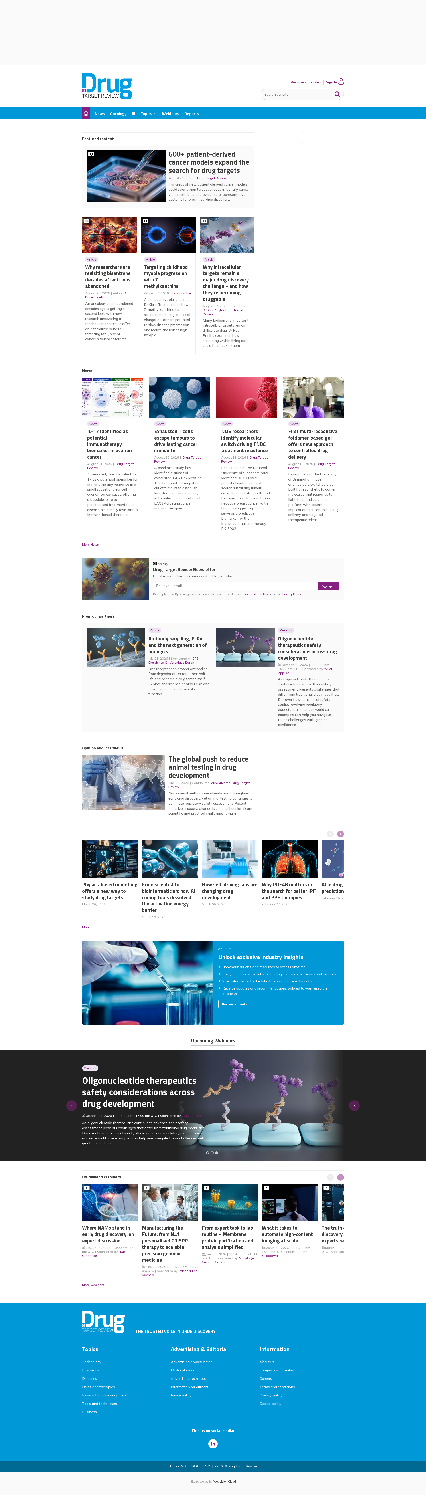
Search (337, 93)
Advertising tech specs (189, 1378)
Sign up (326, 586)
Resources (90, 1370)
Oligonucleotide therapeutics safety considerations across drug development (307, 648)
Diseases (89, 1378)
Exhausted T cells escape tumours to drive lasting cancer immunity (175, 440)
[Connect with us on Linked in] (213, 1443)
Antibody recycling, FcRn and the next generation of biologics (177, 645)
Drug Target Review (212, 178)
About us (267, 1362)
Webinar (286, 630)
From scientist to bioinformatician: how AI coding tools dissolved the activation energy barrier (168, 897)
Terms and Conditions (256, 594)
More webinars (93, 1285)
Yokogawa (270, 1256)
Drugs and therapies (98, 1387)
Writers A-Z (200, 1466)
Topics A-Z (177, 1466)
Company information (277, 1370)
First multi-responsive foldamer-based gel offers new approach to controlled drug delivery (312, 444)
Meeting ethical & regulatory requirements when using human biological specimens (138, 1094)
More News (90, 545)
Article (91, 259)
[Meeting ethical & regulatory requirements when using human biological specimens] (207, 1153)
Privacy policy (271, 1395)
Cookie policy (270, 1403)
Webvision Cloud (224, 1481)
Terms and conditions (277, 1387)
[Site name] (107, 98)
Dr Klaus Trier (182, 293)
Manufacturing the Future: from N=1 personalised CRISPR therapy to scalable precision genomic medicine (165, 1243)
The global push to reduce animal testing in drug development (208, 767)
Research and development (104, 1395)
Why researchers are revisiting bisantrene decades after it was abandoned (108, 276)
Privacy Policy (292, 594)
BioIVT (191, 1118)
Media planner (182, 1370)
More (86, 927)
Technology (91, 1362)
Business (89, 1412)
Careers (266, 1378)
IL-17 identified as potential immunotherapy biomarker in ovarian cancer (109, 444)
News (93, 424)
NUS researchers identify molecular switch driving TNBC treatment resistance (244, 440)
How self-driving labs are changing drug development (230, 891)
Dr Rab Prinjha (213, 310)
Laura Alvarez (220, 783)
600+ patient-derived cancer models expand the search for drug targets (209, 162)
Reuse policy (181, 1395)
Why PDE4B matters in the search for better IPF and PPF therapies (289, 891)
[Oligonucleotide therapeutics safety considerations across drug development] (216, 1153)
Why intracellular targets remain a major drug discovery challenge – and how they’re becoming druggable (226, 283)
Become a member (306, 82)
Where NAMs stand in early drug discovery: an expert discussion (108, 1234)
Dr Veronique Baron (179, 663)
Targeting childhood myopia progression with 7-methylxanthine (166, 276)
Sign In (331, 82)
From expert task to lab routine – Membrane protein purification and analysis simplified (227, 1237)
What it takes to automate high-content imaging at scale (287, 1234)
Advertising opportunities (191, 1362)
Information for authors (189, 1387)
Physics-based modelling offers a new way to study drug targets (110, 891)
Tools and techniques (99, 1403)
